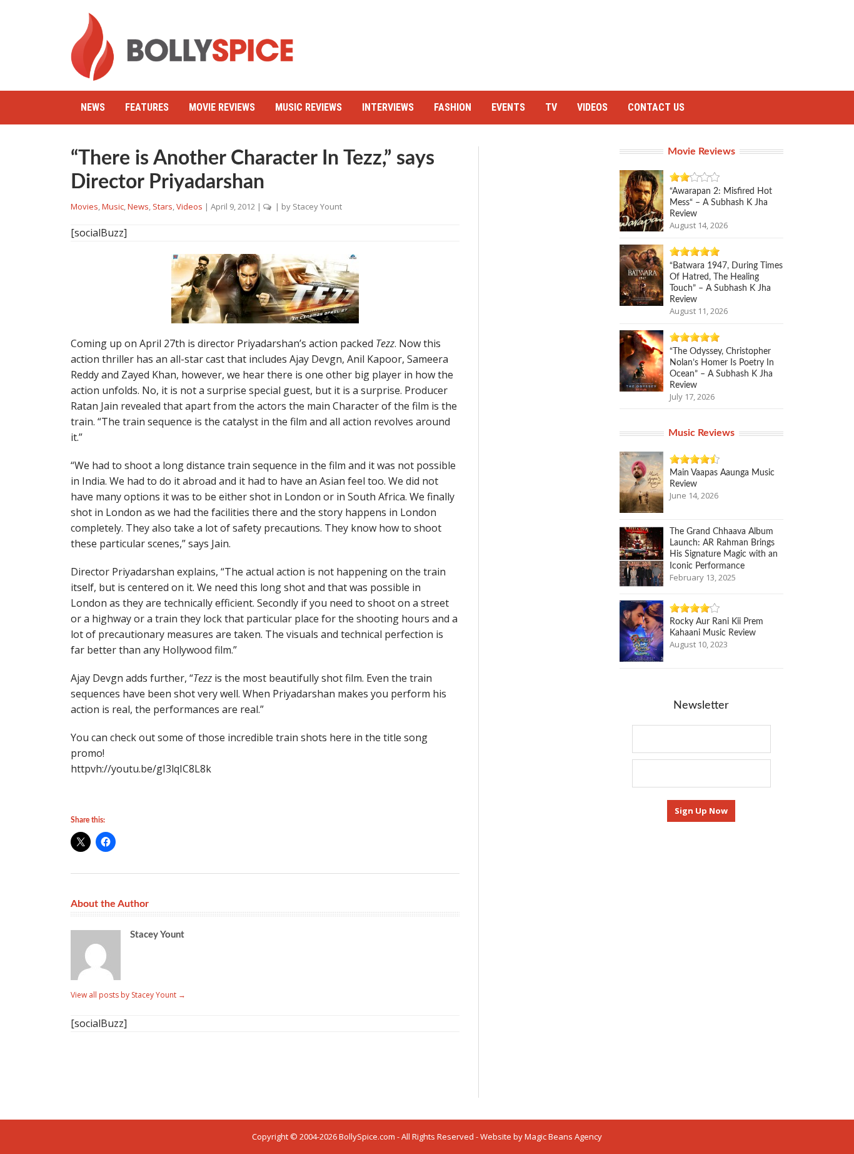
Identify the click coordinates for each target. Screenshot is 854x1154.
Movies (84, 206)
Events (508, 107)
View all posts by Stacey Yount (128, 995)
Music (113, 206)
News (93, 107)
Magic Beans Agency (563, 1136)
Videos (592, 107)
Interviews (388, 107)
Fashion (452, 107)
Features (147, 107)
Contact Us (656, 107)
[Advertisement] (555, 41)
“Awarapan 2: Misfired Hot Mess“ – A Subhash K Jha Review (721, 202)
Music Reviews (308, 107)
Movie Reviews (222, 107)
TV (551, 107)
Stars (163, 206)
